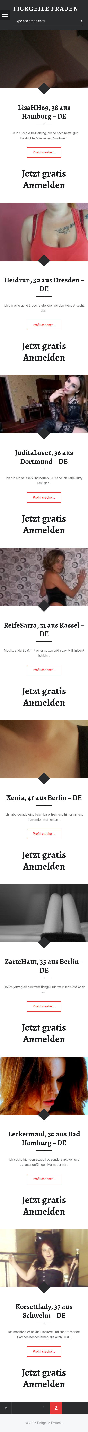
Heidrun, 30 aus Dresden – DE (44, 284)
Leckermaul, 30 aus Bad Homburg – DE (44, 1138)
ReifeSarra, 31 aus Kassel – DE (44, 629)
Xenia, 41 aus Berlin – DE (44, 798)
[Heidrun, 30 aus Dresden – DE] (44, 205)
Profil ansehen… (47, 154)
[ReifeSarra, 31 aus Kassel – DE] (44, 550)
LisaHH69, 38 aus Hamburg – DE (44, 112)
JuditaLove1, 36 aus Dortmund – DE (44, 457)
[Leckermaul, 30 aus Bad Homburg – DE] (44, 1059)
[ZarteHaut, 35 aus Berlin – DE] (44, 887)
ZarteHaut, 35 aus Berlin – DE (44, 966)
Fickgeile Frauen (49, 1423)
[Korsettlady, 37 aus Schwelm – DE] (44, 1232)
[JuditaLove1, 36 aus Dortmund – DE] (44, 378)
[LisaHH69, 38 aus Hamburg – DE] (44, 33)
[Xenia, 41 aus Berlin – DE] (44, 723)
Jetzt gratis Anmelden (44, 179)
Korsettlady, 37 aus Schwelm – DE (44, 1311)
